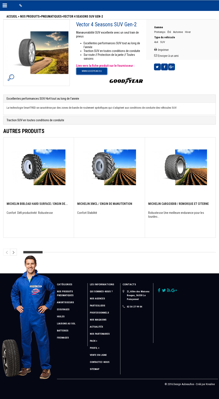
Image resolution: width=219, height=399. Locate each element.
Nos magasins (98, 319)
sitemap (94, 369)
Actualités (96, 326)
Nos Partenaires (100, 333)
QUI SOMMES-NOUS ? (101, 291)
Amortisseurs (65, 302)
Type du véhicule (165, 37)
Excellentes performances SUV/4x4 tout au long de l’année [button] (43, 98)
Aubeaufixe (188, 384)
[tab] (109, 99)
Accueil (11, 16)
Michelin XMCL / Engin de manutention (104, 203)
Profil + (94, 348)
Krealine (210, 384)
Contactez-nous (100, 362)
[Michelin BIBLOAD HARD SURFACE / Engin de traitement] (38, 165)
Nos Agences (97, 298)
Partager (164, 67)
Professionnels (99, 312)
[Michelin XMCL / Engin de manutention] (109, 165)
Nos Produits (30, 16)
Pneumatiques (51, 16)
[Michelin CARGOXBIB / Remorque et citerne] (180, 165)
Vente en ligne (98, 355)
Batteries (62, 330)
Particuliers (97, 305)
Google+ (171, 67)
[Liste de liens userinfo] (20, 5)
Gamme (159, 27)
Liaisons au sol (66, 323)
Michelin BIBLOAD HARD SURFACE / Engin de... (37, 203)
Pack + (93, 341)
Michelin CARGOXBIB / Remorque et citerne (178, 203)
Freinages (63, 337)
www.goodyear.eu (92, 71)
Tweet (157, 67)
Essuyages (63, 309)
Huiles (61, 316)
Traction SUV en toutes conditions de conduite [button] (35, 120)
